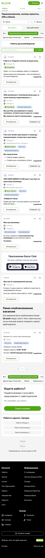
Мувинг (27, 37)
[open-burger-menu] (42, 3)
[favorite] (40, 57)
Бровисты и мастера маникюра (17, 336)
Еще (39, 8)
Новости (5, 500)
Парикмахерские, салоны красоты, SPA (23, 33)
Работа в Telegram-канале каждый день (20, 61)
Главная (22, 441)
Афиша (4, 491)
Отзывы (27, 481)
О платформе (29, 472)
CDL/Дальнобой (8, 486)
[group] (22, 28)
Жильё (4, 477)
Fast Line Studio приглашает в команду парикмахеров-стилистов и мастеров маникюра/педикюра (20, 137)
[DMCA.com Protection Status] (39, 540)
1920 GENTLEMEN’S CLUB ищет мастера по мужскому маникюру (21, 180)
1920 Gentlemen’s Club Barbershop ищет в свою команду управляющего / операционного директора (21, 97)
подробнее (37, 77)
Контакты (28, 500)
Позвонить (33, 122)
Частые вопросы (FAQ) (33, 477)
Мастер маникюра (11, 222)
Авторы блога (29, 486)
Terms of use (38, 546)
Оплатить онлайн (24, 533)
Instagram (8, 515)
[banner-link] (22, 262)
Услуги (22, 8)
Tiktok (28, 520)
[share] (35, 57)
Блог (4, 505)
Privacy (5, 546)
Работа (4, 8)
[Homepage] (6, 3)
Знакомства (6, 495)
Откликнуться (11, 82)
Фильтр (39, 22)
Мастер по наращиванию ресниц (17, 281)
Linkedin (8, 524)
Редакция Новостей (32, 491)
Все (4, 33)
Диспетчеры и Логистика (12, 37)
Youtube (8, 520)
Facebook (30, 515)
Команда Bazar (30, 495)
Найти (40, 50)
